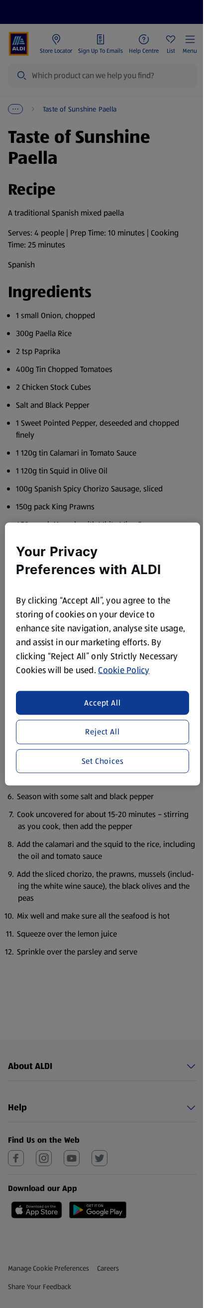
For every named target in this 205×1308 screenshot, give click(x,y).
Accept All (102, 703)
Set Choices (103, 760)
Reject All (102, 731)
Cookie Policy (124, 669)
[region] (102, 654)
